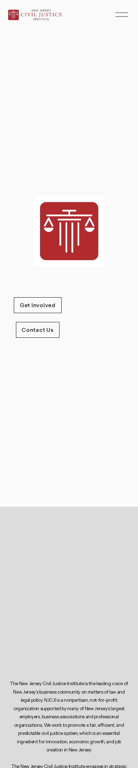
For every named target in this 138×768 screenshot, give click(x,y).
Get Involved (38, 305)
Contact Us (38, 330)
